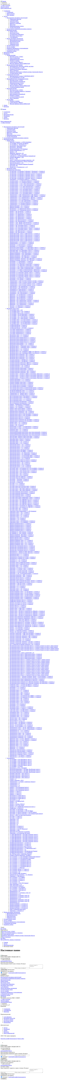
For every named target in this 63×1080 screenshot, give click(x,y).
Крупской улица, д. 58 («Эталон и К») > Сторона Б (23, 472)
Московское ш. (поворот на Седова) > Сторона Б (22, 558)
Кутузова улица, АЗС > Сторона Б (19, 509)
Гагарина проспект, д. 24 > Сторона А (20, 365)
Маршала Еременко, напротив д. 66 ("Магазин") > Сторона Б (26, 260)
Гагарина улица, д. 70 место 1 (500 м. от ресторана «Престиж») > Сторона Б (30, 375)
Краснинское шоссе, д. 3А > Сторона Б (20, 446)
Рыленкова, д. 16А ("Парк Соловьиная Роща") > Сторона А (25, 267)
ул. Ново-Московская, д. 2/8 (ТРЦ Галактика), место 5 (24, 840)
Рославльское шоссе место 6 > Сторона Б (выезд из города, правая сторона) (29, 672)
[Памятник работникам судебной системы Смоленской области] (18, 935)
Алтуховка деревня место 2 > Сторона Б (20, 333)
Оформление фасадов (15, 19)
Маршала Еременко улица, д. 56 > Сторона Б (21, 544)
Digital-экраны (13, 31)
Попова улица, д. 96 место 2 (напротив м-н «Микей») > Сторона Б (27, 615)
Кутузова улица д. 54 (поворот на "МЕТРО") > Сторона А (25, 505)
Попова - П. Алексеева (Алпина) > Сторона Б (22, 632)
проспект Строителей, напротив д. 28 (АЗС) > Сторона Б (25, 643)
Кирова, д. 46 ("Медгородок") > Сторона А (21, 230)
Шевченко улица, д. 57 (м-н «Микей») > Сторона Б (23, 740)
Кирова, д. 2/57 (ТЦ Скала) (17, 805)
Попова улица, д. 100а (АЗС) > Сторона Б (21, 609)
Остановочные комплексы (17, 34)
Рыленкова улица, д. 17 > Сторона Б (19, 691)
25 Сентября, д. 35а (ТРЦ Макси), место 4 (21, 763)
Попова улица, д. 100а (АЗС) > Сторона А (21, 608)
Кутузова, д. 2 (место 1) (16, 816)
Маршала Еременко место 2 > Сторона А (20, 526)
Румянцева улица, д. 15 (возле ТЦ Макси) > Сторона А (24, 684)
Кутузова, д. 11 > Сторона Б (17, 484)
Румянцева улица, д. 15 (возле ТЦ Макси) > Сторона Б (24, 686)
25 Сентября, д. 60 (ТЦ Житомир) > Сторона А (22, 314)
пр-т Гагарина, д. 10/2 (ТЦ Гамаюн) (19, 883)
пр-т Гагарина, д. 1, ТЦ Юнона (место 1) (20, 866)
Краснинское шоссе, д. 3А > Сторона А (20, 444)
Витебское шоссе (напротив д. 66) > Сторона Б (22, 355)
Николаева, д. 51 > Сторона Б (17, 587)
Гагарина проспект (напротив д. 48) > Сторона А (23, 371)
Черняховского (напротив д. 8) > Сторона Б (21, 737)
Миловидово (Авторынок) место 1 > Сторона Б (22, 547)
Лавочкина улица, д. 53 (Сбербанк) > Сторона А (22, 520)
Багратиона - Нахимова (16, 147)
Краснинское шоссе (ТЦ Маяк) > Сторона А (21, 450)
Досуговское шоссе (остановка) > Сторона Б (21, 386)
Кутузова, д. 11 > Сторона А (17, 483)
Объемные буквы (14, 22)
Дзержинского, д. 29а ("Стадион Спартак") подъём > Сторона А (26, 280)
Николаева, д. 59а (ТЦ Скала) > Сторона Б (21, 584)
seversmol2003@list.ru (6, 961)
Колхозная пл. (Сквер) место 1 (18, 795)
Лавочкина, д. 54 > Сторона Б (17, 519)
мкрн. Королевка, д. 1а (16, 884)
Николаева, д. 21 (14, 823)
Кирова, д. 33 (13, 802)
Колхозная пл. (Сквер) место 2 (18, 797)
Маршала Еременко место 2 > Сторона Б (20, 527)
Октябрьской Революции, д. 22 (18, 849)
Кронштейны (7, 1022)
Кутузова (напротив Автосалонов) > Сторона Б (22, 493)
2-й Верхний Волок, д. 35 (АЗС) (18, 154)
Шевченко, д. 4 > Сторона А (17, 747)
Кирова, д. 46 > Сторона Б (17, 425)
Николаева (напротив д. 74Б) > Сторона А (21, 575)
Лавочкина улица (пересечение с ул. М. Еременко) (23, 511)
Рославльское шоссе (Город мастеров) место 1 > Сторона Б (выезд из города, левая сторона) (34, 647)
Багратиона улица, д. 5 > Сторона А (19, 335)
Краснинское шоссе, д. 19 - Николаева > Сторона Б (23, 454)
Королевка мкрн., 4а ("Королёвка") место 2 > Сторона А (24, 250)
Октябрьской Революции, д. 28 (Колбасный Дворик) (23, 851)
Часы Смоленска (14, 70)
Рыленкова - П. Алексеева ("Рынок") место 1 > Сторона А (25, 272)
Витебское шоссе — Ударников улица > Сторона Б (23, 347)
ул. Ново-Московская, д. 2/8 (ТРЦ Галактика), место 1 (24, 834)
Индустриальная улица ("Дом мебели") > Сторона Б (23, 397)
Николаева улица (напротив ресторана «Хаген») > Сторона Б (26, 582)
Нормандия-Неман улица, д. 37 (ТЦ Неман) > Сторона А (25, 591)
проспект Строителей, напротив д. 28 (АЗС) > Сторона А (25, 641)
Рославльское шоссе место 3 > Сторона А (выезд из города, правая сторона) (30, 662)
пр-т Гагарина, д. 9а (15, 872)
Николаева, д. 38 (14, 819)
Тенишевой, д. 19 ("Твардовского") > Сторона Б (22, 293)
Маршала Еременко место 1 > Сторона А (20, 523)
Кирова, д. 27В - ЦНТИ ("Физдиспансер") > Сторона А (24, 222)
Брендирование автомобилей (17, 81)
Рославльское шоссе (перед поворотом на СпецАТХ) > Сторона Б (27, 680)
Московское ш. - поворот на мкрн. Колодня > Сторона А (24, 551)
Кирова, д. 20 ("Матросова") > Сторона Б (20, 218)
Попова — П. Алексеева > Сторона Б (19, 629)
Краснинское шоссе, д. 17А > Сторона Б (20, 466)
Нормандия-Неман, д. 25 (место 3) (19, 906)
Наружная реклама (12, 30)
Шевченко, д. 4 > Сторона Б (17, 748)
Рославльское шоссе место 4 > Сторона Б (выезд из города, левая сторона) (29, 666)
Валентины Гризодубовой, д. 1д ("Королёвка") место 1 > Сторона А (27, 247)
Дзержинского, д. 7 (15, 784)
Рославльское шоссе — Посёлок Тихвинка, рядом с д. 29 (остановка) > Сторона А (31, 676)
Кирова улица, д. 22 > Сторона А (18, 422)
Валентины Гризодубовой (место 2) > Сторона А (22, 340)
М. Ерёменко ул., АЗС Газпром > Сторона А (21, 532)
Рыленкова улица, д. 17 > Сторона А (19, 690)
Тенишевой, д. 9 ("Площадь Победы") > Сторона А (23, 179)
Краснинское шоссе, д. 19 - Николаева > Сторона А (23, 453)
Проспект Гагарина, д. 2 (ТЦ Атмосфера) (20, 142)
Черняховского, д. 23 (15, 898)
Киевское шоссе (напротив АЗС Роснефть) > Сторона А (24, 419)
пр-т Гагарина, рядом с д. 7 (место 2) (19, 870)
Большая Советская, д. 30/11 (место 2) (20, 774)
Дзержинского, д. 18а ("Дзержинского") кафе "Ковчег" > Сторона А (27, 194)
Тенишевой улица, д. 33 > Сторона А (19, 712)
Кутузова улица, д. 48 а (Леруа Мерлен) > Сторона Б (23, 490)
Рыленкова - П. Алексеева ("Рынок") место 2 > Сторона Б (25, 276)
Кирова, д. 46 (13, 151)
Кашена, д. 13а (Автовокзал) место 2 (19, 788)
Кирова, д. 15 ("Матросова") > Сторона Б (20, 215)
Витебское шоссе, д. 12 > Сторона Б (19, 350)
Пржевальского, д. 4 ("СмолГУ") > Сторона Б (22, 243)
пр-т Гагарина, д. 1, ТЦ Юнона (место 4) (20, 862)
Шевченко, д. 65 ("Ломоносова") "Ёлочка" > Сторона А (24, 300)
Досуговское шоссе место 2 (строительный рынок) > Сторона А (26, 387)
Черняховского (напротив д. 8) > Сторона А (21, 736)
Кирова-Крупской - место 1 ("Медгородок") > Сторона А (25, 233)
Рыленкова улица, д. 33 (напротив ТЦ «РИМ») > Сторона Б (25, 697)
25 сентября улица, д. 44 (16, 310)
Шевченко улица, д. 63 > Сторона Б (19, 743)
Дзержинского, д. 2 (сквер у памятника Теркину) (22, 781)
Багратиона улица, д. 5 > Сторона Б (19, 336)
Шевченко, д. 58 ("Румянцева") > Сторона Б (21, 298)
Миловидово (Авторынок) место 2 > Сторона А (22, 548)
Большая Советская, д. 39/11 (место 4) (20, 777)
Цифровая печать (14, 44)
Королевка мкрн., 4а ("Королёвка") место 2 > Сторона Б (24, 251)
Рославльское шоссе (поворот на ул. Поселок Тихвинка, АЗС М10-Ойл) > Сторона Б (32, 683)
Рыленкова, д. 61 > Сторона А (18, 704)
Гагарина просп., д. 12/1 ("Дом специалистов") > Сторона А (25, 183)
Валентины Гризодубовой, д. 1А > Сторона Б (22, 344)
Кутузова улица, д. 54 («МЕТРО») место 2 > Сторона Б (24, 504)
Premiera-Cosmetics (15, 60)
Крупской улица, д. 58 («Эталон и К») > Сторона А (23, 471)
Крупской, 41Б (14, 165)
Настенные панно (14, 33)
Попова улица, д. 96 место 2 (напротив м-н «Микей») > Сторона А (27, 613)
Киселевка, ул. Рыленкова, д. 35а (18, 809)
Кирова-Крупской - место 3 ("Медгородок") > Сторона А (25, 239)
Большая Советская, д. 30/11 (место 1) (20, 773)
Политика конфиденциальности (9, 1038)
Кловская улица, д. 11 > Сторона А (19, 429)
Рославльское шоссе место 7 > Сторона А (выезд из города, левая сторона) (29, 673)
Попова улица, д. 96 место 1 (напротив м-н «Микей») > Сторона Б (27, 612)
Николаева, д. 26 (14, 820)
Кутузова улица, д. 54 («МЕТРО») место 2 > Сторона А (24, 502)
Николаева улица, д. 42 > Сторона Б (19, 590)
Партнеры (6, 1011)
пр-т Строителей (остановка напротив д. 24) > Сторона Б (25, 644)
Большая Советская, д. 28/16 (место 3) (20, 776)
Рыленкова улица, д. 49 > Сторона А (19, 698)
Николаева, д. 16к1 (15, 830)
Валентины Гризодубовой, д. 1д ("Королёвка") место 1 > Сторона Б (27, 249)
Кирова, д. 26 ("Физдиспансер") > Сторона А (22, 219)
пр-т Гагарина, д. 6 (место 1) (17, 880)
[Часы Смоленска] (6, 937)
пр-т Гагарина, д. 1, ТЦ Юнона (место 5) (20, 860)
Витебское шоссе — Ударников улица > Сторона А (23, 346)
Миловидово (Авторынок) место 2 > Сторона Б (22, 550)
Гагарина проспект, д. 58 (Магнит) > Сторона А (22, 360)
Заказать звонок (5, 6)
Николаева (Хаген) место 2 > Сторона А (20, 577)
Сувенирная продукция (13, 49)
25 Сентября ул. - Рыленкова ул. (18, 144)
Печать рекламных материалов (15, 38)
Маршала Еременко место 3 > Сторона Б (20, 530)
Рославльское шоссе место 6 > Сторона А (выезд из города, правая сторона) (30, 670)
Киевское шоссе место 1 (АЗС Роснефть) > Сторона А (24, 414)
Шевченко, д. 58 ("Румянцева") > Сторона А (21, 297)
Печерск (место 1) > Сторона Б (18, 607)
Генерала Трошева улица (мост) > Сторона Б (21, 383)
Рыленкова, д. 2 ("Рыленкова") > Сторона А (21, 261)
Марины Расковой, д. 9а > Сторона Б (19, 207)
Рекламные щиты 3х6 (9, 1018)
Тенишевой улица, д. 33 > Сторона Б (19, 713)
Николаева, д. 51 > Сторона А (18, 586)
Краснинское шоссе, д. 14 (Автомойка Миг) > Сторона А (25, 455)
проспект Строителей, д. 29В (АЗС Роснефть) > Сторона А (25, 633)
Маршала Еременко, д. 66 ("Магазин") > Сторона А (23, 255)
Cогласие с (14, 972)
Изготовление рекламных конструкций (17, 17)
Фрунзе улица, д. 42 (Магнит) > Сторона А (21, 722)
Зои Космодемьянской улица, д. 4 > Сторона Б (22, 391)
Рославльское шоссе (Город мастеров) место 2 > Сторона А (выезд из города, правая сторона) (34, 648)
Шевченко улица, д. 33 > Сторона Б (19, 745)
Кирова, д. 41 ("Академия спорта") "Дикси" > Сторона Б (25, 229)
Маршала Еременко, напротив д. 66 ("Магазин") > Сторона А (26, 258)
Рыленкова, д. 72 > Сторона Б (17, 688)
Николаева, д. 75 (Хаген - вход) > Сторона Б (21, 569)
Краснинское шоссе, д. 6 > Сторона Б (19, 448)
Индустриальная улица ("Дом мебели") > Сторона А (23, 396)
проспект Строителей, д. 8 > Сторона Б (20, 640)
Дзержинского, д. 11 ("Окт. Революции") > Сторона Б (24, 201)
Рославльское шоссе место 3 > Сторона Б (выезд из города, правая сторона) (29, 663)
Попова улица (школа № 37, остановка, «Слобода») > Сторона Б (26, 623)
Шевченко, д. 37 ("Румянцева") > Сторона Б (21, 296)
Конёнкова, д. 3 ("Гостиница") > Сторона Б (21, 246)
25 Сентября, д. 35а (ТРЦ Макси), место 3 (21, 762)
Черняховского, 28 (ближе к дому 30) (19, 901)
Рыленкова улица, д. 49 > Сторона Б (19, 699)
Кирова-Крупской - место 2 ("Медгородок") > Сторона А (25, 236)
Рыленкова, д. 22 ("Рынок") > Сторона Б (20, 279)
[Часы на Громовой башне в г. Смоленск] (12, 932)
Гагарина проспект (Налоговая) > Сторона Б (21, 369)
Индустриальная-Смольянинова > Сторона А (22, 401)
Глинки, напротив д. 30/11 (17, 780)
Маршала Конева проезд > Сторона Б (19, 539)
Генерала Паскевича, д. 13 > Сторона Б (20, 380)
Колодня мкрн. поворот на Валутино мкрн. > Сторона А (24, 436)
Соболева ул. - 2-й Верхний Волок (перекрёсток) (22, 156)
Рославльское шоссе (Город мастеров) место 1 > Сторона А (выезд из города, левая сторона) (34, 645)
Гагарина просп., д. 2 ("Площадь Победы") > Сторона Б (24, 182)
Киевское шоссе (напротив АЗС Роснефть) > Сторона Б (24, 421)
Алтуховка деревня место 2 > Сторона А (20, 332)
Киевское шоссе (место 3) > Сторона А (20, 416)
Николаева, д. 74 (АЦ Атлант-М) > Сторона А (22, 570)
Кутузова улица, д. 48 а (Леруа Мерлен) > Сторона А (23, 489)
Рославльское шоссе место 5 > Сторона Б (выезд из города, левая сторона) (29, 669)
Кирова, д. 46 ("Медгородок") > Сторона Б (21, 232)
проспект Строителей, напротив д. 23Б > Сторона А (23, 636)
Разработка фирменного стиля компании (17, 48)
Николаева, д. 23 (14, 822)
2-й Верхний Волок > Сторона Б (18, 326)
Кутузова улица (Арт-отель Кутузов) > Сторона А (23, 486)
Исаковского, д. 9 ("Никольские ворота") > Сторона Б (24, 210)
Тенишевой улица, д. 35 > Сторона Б (19, 716)
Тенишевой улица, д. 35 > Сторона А (19, 715)
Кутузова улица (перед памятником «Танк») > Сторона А (25, 497)
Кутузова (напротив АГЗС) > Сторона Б (20, 496)
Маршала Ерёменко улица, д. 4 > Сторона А (21, 540)
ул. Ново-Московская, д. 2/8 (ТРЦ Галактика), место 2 (24, 835)
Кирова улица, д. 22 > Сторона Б (18, 423)
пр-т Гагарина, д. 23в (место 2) (18, 890)
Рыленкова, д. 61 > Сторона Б (17, 705)
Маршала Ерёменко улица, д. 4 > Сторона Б (21, 541)
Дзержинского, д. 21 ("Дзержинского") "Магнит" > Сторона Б (26, 199)
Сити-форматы (14, 37)
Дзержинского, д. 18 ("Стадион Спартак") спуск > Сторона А (26, 283)
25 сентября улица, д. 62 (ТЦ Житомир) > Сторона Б (23, 323)
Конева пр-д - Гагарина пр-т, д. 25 (19, 167)
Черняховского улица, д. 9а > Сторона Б (20, 734)
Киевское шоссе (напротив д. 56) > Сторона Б (22, 412)
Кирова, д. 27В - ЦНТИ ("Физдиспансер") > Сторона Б (24, 224)
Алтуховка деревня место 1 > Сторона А (20, 329)
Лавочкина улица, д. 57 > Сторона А (19, 515)
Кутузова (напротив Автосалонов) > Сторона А (22, 491)
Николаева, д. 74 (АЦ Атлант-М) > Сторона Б (22, 572)
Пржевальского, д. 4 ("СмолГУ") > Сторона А (22, 242)
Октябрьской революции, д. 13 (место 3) (20, 845)
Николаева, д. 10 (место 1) (17, 826)
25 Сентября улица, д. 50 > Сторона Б (20, 312)
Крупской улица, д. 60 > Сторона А (19, 473)
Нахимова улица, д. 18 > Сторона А (19, 565)
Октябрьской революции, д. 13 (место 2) (20, 844)
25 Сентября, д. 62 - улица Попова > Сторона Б (22, 318)
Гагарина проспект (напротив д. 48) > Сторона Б (22, 372)
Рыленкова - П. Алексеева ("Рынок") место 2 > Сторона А (25, 275)
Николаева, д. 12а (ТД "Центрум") (19, 829)
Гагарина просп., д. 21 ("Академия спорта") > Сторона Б (24, 193)
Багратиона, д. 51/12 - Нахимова (18, 767)
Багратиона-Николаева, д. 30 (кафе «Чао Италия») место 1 (25, 769)
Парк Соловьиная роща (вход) (18, 909)
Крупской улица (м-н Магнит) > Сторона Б (21, 477)
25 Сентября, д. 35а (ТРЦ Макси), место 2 (21, 761)
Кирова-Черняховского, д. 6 (17, 150)
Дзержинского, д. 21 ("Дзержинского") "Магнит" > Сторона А (26, 197)
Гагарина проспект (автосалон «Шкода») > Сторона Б (24, 364)
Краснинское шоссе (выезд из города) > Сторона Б (23, 461)
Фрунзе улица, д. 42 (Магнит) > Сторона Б (21, 723)
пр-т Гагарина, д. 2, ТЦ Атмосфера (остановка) (22, 858)
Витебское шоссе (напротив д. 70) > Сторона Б (22, 358)
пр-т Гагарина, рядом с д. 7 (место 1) (19, 869)
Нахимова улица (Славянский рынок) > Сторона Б (23, 564)
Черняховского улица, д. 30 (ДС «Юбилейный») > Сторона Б (26, 729)
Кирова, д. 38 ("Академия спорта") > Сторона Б (22, 226)
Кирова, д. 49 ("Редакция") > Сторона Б (20, 212)
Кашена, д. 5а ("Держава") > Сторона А (20, 405)
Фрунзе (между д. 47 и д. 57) (17, 720)
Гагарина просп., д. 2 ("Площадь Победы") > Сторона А (24, 181)
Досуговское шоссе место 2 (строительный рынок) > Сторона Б (26, 389)
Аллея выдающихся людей (17, 87)
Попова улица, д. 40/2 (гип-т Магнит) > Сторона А (23, 619)
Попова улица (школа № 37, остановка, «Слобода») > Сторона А (27, 622)
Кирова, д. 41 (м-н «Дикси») (17, 804)
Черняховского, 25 (14, 902)
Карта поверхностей (6, 8)
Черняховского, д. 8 (15, 891)
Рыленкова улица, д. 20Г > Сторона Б (19, 694)
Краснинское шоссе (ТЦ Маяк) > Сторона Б (21, 451)
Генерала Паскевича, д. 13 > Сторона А (20, 379)
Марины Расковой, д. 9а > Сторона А (19, 206)
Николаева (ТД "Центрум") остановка (20, 831)
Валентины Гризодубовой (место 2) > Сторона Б (22, 342)
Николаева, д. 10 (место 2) (17, 827)
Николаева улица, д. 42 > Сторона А (19, 588)
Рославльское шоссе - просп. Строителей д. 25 (22, 652)
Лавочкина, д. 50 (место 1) (17, 910)
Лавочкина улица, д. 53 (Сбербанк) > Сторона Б (22, 522)
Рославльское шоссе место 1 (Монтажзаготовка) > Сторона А (26, 654)
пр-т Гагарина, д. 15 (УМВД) (17, 877)
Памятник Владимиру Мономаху (18, 69)
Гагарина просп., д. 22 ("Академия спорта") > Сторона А (25, 189)
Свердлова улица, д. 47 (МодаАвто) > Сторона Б (22, 711)
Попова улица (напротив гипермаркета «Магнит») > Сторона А (26, 616)
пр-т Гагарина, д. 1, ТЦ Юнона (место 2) (20, 863)
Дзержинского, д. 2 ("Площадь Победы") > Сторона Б (24, 204)
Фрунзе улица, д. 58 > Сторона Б (18, 719)
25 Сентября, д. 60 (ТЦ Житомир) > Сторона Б (22, 315)
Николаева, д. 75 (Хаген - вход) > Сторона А (21, 568)
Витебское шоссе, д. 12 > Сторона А (19, 348)
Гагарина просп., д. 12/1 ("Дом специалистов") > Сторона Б (25, 185)
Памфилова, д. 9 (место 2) (16, 808)
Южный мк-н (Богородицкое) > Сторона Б (21, 751)
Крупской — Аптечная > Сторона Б (19, 480)
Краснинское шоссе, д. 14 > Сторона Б (20, 458)
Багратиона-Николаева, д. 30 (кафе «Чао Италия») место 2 (25, 770)
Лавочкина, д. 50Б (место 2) (17, 876)
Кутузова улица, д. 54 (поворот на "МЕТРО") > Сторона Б (25, 507)
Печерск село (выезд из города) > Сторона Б (21, 604)
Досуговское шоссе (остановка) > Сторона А (21, 385)
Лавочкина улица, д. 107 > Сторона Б (19, 514)
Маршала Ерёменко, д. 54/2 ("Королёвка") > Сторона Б (24, 254)
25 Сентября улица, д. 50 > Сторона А (20, 311)
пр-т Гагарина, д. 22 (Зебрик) (17, 887)
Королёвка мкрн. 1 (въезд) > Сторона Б (20, 440)
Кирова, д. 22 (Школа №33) (17, 801)
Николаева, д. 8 (14, 824)
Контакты (6, 106)
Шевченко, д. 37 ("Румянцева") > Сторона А (21, 294)
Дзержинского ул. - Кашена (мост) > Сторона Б (22, 394)
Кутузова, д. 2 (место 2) (16, 817)
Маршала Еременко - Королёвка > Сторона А (22, 534)
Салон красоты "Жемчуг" (16, 62)
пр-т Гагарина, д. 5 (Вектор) (17, 867)
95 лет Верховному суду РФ (17, 67)
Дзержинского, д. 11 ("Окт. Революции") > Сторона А (24, 200)
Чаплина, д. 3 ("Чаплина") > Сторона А (20, 305)
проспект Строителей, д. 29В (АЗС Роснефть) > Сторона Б (25, 634)
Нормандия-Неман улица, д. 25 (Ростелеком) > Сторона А (25, 594)
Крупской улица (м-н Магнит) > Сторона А (21, 476)
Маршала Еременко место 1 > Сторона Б (20, 525)
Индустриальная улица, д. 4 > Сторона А (20, 398)
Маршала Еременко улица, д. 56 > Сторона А (21, 543)
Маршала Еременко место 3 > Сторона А (20, 529)
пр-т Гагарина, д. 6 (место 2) (17, 878)
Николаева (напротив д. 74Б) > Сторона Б (21, 576)
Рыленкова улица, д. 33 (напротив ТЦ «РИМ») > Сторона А (25, 695)
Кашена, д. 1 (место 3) (15, 794)
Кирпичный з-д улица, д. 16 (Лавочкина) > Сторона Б (24, 428)
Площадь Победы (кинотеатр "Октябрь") (20, 855)
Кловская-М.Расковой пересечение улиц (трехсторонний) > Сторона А (28, 434)
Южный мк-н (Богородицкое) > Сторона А (21, 749)
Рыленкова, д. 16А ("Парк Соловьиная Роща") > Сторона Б (25, 268)
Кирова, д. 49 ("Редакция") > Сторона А (20, 211)
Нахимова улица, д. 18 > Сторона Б (19, 566)
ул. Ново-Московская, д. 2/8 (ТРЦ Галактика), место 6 (24, 841)
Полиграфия (10, 99)
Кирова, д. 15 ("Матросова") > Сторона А (21, 214)
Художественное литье (13, 45)
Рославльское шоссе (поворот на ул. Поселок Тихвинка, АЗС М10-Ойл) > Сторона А (32, 681)
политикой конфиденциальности (17, 972)
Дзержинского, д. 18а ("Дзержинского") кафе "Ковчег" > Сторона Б (27, 196)
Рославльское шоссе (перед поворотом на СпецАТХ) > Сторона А (27, 679)
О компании (7, 10)
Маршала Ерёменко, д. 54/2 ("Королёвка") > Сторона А (24, 253)
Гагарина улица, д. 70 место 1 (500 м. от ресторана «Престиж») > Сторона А (30, 373)
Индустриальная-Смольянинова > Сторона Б (21, 403)
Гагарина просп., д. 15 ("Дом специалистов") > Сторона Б (25, 187)
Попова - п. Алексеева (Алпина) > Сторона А (22, 630)
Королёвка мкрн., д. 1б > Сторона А (19, 441)
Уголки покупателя (15, 27)
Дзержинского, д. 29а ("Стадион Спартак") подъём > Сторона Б (26, 282)
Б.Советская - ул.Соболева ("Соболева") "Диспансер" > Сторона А (27, 171)
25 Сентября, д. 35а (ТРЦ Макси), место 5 (21, 765)
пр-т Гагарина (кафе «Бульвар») (18, 873)
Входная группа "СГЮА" (16, 56)
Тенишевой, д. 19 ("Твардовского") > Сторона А (22, 292)
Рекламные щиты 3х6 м (16, 35)
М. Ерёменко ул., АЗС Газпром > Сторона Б (21, 533)
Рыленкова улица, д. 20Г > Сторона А (20, 693)
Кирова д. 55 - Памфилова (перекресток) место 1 (22, 806)
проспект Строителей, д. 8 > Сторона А (20, 638)
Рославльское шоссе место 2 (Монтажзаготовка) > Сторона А (26, 656)
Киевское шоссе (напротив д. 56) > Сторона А (22, 411)
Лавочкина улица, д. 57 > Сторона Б (19, 516)
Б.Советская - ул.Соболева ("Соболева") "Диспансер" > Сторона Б (27, 172)
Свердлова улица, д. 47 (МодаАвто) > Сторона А (22, 709)
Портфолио (7, 54)
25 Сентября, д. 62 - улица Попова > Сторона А (22, 317)
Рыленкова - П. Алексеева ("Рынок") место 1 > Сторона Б (25, 274)
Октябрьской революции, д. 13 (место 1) (20, 842)
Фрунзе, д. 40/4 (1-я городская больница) (20, 815)
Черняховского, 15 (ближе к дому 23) (19, 895)
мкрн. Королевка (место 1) (17, 885)
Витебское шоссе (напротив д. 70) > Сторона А (22, 357)
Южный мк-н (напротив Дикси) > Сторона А (22, 752)
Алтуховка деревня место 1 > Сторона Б (20, 330)
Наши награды (11, 13)
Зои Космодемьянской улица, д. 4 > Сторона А (22, 390)
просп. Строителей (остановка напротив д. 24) (22, 160)
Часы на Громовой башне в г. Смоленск (20, 91)
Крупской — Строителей (16, 482)
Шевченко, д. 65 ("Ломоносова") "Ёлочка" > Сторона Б (24, 301)
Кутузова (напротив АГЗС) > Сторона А (20, 494)
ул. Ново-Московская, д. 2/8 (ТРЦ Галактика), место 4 (24, 838)
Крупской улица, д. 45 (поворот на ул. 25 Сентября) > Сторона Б (27, 469)
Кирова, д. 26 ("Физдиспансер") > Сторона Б (21, 221)
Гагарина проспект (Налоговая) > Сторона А (21, 368)
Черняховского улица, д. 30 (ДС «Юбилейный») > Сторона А (26, 727)
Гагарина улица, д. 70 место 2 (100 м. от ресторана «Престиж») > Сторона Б (30, 378)
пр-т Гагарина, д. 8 (15, 881)
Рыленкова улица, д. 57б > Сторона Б (19, 702)
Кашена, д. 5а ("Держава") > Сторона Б (20, 407)
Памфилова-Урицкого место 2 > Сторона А (21, 600)
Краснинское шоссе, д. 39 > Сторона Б (20, 464)
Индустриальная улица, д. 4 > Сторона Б (20, 400)
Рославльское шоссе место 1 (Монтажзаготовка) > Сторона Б (26, 655)
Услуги (5, 16)
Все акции (3, 928)
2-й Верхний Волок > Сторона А (18, 325)
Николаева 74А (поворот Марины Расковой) (21, 164)
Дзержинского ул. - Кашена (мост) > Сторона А (22, 393)
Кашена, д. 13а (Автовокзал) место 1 (19, 787)
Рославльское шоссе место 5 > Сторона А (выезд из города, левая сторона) (29, 668)
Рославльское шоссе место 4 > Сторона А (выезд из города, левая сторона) (29, 665)
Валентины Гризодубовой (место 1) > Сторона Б (22, 339)
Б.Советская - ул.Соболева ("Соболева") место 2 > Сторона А (26, 176)
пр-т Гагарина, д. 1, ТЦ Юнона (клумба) (20, 859)
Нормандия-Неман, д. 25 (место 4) (19, 908)
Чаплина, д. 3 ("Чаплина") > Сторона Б (20, 307)
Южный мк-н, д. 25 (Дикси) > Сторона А (20, 755)
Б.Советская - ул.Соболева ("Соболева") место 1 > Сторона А (26, 174)
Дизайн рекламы (11, 55)
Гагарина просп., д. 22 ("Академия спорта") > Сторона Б (24, 190)
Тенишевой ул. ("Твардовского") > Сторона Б (22, 290)
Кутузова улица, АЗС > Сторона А (19, 508)
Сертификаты (7, 1010)
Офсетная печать (14, 42)
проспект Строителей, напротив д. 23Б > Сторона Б (23, 637)
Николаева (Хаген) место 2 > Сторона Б (20, 579)
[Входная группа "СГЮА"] (8, 931)
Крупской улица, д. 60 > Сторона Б (19, 475)
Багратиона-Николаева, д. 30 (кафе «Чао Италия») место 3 (25, 772)
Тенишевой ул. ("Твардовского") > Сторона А (22, 289)
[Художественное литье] (7, 934)
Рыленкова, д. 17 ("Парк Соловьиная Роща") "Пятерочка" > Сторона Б (28, 271)
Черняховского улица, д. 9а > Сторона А (20, 733)
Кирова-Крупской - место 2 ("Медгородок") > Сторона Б (25, 237)
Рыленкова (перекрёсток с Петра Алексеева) (21, 161)
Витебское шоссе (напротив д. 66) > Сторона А (22, 354)
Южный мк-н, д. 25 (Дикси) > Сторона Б (20, 756)
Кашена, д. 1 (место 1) (15, 791)
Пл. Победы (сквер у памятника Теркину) (21, 854)
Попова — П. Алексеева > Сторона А (20, 627)
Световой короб (14, 20)
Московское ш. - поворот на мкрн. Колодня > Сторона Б (24, 552)
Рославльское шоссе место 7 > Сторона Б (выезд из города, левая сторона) (29, 675)
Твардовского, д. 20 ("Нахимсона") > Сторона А (22, 286)
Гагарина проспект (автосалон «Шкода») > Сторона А (24, 362)
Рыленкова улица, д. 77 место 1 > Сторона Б (21, 708)
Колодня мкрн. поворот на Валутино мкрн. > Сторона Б (24, 437)
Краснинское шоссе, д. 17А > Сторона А (20, 465)
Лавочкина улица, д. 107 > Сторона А (20, 512)
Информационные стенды (17, 26)
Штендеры (12, 24)
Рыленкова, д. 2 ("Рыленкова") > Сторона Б (21, 262)
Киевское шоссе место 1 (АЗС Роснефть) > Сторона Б (24, 415)
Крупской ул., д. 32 (15, 799)
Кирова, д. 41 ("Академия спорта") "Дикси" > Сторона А (25, 228)
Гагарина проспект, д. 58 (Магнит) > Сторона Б (22, 361)
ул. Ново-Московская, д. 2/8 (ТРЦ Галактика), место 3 (24, 837)
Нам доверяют (10, 15)
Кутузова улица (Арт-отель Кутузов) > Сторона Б (23, 487)
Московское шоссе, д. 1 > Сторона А (19, 554)
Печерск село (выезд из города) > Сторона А (21, 602)
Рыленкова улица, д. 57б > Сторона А (20, 701)
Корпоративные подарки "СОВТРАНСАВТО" (22, 76)
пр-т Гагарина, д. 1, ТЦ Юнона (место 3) (20, 865)
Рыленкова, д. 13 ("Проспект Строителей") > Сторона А (24, 264)
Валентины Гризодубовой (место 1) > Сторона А (22, 337)
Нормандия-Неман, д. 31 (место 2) (19, 905)
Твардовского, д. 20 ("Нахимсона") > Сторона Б (22, 287)
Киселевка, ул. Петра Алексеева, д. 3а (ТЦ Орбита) (23, 812)
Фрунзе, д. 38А (14, 158)
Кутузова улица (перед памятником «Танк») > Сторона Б (25, 498)
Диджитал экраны (8, 1019)
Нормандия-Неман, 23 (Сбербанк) (19, 149)
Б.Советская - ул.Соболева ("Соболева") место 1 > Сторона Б (26, 175)
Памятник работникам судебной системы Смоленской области (26, 72)
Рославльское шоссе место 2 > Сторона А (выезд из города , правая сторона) (30, 659)
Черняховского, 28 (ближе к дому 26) (19, 899)
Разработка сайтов (11, 51)
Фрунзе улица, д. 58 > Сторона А (18, 718)
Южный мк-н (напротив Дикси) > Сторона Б (21, 754)
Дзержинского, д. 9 (15, 786)
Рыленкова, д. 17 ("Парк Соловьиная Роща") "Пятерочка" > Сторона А (28, 269)
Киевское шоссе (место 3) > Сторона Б (20, 418)
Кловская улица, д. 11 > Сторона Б (19, 430)
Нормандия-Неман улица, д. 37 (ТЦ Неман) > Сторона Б (24, 593)
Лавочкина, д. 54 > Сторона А (18, 518)
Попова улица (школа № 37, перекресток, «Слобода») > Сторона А (27, 625)
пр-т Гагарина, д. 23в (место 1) (18, 888)
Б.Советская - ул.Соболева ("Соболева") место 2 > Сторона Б (26, 178)
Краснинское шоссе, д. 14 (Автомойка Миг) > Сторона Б (25, 457)
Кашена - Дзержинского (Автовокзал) (20, 404)
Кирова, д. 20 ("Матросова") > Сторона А (21, 217)
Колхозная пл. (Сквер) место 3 (18, 798)
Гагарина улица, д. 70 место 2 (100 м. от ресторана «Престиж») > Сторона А (30, 376)
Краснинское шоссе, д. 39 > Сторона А (20, 462)
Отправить (3, 974)
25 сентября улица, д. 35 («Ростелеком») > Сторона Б (23, 321)
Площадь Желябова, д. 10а (17, 157)
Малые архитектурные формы (15, 65)
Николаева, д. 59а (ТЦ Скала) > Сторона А (21, 583)
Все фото (3, 938)
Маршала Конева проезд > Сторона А (20, 537)
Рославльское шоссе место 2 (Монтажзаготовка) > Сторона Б (26, 658)
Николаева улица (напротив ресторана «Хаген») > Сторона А (26, 580)
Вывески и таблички (15, 23)
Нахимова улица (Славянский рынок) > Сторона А (23, 562)
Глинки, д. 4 (13, 779)
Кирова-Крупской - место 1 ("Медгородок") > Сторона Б (25, 235)
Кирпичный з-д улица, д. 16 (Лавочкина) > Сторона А (24, 426)
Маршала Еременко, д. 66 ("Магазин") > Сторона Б (23, 257)
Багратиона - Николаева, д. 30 (18, 146)
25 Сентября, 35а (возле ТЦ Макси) (19, 143)
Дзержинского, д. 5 (15, 783)
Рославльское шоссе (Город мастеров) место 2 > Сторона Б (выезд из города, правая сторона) (34, 650)
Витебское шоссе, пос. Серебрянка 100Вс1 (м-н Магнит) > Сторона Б (28, 353)
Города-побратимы (15, 58)
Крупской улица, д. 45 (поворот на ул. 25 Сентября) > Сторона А (27, 468)
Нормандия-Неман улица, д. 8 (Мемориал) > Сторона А (24, 597)
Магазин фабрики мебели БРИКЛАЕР (20, 63)
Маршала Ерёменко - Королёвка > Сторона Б (21, 536)
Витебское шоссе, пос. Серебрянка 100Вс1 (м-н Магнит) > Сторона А (28, 351)
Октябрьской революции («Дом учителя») (21, 847)
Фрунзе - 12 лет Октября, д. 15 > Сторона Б (21, 726)
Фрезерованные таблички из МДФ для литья (21, 66)
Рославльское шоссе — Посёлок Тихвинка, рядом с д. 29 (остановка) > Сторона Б (31, 677)
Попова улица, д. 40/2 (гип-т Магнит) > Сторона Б (23, 620)
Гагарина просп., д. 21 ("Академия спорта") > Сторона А (25, 192)
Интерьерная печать (15, 41)
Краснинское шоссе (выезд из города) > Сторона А (23, 459)
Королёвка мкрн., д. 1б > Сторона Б (19, 443)
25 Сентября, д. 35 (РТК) (16, 766)
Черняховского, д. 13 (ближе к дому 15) (20, 892)
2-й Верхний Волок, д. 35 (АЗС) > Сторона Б (21, 328)
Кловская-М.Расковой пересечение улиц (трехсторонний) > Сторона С (28, 432)
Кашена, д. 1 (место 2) (15, 792)
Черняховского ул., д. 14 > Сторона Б (19, 731)
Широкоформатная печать (17, 40)
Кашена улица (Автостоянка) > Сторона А (21, 409)
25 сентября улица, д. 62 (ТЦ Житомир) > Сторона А (23, 322)
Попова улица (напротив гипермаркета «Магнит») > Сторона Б (26, 618)
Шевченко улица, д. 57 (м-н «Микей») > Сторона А (23, 738)
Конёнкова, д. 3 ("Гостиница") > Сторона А (21, 244)
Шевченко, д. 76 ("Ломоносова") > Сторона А (22, 303)
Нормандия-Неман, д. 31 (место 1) (19, 903)
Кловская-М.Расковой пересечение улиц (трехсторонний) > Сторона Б (28, 433)
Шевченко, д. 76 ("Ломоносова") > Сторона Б (22, 304)
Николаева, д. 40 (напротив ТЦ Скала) (20, 833)
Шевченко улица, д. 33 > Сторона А (19, 744)
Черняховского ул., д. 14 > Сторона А (19, 730)
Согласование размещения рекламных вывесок (19, 29)
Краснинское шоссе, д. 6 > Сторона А (20, 447)
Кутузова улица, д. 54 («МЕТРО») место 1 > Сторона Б (24, 501)
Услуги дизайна (11, 47)
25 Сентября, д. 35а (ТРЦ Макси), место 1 (21, 759)
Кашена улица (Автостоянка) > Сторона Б (21, 408)
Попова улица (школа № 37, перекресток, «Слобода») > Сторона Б (27, 626)
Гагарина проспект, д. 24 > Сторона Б (20, 366)
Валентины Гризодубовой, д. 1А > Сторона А (22, 343)
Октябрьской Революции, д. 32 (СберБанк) (21, 852)
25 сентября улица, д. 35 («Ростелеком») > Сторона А (24, 319)
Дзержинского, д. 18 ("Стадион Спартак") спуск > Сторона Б (26, 285)
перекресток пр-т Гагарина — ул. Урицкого (21, 874)
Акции (5, 105)
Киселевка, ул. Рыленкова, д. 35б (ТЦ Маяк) (21, 811)
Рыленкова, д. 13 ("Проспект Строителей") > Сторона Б (24, 265)
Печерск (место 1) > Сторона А (18, 605)
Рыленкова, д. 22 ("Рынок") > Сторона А (20, 278)
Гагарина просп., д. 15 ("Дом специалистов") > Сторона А (25, 186)
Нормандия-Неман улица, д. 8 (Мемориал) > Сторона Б (24, 598)
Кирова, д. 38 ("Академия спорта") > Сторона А (22, 225)
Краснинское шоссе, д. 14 (16, 163)
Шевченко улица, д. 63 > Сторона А (19, 741)
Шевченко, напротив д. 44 (17, 153)
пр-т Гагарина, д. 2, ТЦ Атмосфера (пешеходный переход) (25, 856)
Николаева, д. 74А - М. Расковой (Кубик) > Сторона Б (24, 573)
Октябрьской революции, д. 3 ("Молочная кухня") (23, 848)
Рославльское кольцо (15, 651)
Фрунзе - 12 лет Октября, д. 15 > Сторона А (21, 724)
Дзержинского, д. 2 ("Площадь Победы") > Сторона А (24, 203)
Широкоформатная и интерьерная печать (17, 78)
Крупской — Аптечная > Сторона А (19, 479)
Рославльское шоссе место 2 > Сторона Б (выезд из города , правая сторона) (30, 661)
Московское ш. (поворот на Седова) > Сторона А (23, 557)
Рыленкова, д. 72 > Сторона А (18, 687)
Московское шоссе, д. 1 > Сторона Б (19, 555)
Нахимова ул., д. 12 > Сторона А (18, 559)
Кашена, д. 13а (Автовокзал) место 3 (19, 790)
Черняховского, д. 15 (15, 894)
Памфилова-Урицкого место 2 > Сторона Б (21, 601)
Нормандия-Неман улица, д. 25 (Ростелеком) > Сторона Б (25, 595)
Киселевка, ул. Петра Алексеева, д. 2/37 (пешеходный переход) (26, 813)
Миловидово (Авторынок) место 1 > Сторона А (22, 545)
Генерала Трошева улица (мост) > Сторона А (21, 382)
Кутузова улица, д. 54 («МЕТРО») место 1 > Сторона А (24, 500)
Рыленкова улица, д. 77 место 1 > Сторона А (21, 706)
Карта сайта (21, 1038)
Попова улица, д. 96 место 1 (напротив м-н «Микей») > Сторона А (27, 611)
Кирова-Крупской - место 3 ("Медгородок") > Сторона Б (25, 240)
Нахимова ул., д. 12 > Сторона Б (18, 561)
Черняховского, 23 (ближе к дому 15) (19, 897)
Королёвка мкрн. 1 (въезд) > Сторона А (20, 439)
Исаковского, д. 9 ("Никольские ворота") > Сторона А (24, 208)
